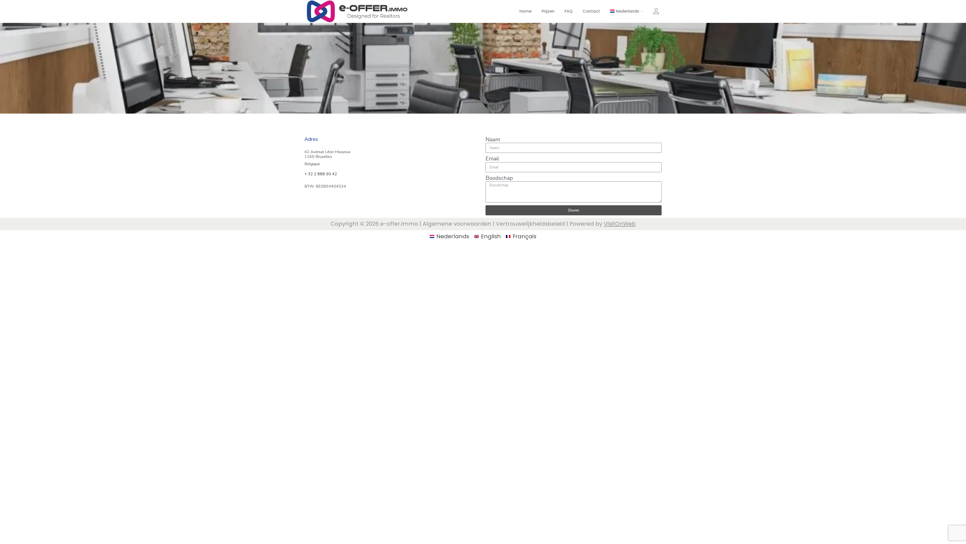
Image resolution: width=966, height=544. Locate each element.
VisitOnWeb (620, 224)
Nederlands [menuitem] (452, 236)
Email (492, 158)
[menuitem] (627, 11)
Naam (493, 139)
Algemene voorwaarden (457, 224)
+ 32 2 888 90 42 (320, 174)
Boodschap (499, 178)
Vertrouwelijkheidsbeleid (530, 224)
